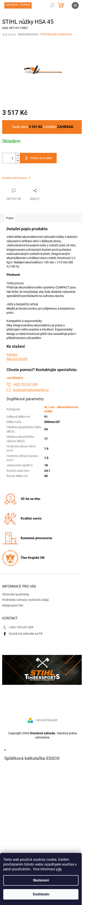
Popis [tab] (10, 218)
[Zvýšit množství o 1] (17, 155)
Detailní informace (14, 178)
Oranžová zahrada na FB (25, 633)
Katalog (12, 354)
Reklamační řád (12, 605)
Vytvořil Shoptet (47, 720)
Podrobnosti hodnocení (56, 34)
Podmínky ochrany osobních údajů (25, 600)
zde (58, 869)
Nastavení (41, 880)
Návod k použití (17, 359)
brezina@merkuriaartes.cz (31, 390)
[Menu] (75, 5)
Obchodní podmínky (15, 594)
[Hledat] (52, 5)
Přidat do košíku (41, 158)
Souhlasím (41, 894)
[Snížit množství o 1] (17, 160)
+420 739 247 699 (25, 384)
